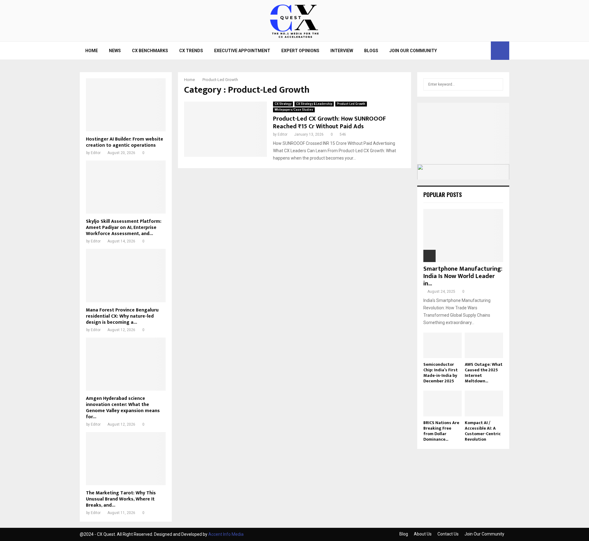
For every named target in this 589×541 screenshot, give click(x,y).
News (115, 50)
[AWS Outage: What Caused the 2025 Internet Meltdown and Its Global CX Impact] (484, 345)
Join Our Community (413, 50)
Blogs (371, 50)
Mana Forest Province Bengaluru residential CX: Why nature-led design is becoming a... (122, 316)
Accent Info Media (226, 534)
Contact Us (448, 533)
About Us (423, 533)
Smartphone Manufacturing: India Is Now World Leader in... (462, 276)
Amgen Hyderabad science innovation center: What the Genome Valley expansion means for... (123, 407)
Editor (282, 134)
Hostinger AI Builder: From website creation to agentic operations (124, 142)
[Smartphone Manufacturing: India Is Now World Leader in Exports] (463, 235)
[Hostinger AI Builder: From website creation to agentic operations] (126, 104)
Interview (341, 50)
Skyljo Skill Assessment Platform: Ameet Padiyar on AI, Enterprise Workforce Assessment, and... (123, 227)
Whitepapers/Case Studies (294, 109)
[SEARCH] (497, 84)
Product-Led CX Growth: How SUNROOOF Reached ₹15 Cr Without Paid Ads (329, 123)
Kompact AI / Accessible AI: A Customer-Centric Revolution (483, 431)
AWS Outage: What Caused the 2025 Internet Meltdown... (483, 372)
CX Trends (191, 50)
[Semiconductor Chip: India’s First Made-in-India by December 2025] (442, 345)
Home (91, 50)
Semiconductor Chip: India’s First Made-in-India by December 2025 (440, 372)
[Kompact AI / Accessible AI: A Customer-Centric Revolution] (484, 403)
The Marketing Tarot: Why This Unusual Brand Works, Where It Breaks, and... (121, 499)
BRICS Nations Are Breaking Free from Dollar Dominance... (441, 431)
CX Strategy (283, 104)
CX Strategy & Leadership (314, 104)
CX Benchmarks (150, 50)
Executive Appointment (242, 50)
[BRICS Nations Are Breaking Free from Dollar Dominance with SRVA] (442, 403)
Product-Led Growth (351, 104)
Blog (403, 533)
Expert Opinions (300, 50)
